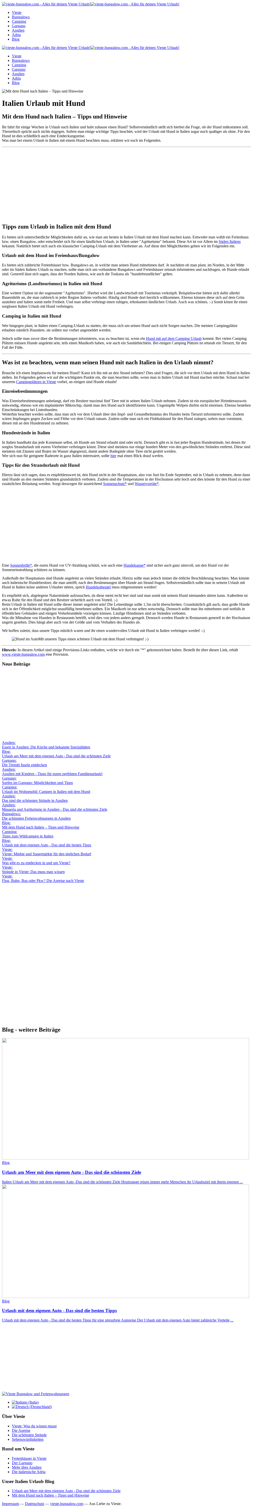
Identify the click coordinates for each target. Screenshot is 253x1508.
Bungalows (21, 17)
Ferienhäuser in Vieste (29, 1458)
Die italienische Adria (28, 1472)
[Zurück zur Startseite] (90, 4)
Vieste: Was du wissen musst (34, 1426)
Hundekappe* (135, 565)
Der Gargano (22, 1463)
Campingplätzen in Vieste (36, 382)
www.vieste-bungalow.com (23, 654)
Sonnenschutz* (115, 484)
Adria (16, 35)
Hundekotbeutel (98, 587)
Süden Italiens (230, 241)
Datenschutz (34, 1504)
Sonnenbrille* (21, 565)
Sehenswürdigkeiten (27, 1439)
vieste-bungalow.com (66, 1504)
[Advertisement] (126, 183)
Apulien (18, 30)
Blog (16, 39)
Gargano (18, 26)
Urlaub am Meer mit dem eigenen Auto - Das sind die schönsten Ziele (66, 1491)
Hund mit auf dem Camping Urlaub (174, 338)
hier (113, 456)
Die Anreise (21, 1430)
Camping (19, 21)
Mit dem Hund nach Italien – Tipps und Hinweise (50, 1495)
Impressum (10, 1504)
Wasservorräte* (147, 484)
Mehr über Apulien (27, 1467)
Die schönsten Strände (29, 1435)
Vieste (16, 12)
